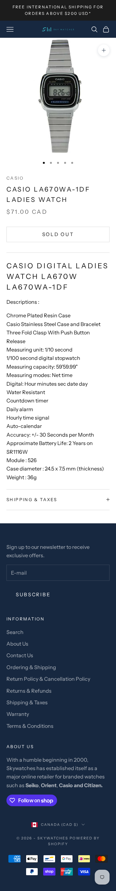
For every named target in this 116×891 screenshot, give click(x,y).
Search (15, 632)
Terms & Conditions (29, 726)
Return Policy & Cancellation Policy (48, 679)
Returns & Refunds (29, 691)
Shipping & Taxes (27, 702)
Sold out (58, 234)
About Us (17, 643)
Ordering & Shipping (31, 667)
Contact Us (19, 655)
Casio (15, 178)
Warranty (17, 714)
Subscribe (33, 594)
